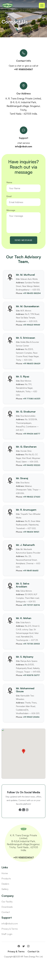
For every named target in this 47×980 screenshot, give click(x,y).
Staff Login (7, 934)
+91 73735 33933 (31, 643)
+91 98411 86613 (30, 570)
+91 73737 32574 (31, 605)
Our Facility (7, 901)
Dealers (5, 883)
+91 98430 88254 (32, 293)
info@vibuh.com (23, 146)
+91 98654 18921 (31, 532)
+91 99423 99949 (31, 324)
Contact (6, 912)
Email (9, 196)
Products (6, 878)
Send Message (23, 240)
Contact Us (33, 951)
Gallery (5, 889)
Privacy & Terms (10, 928)
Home (5, 873)
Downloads (7, 906)
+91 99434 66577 (31, 433)
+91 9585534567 (23, 69)
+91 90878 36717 (31, 675)
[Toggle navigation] (42, 5)
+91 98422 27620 (31, 496)
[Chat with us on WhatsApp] (23, 977)
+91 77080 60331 (31, 398)
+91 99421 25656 (31, 717)
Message (11, 210)
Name (9, 182)
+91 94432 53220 (31, 465)
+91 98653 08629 (31, 363)
